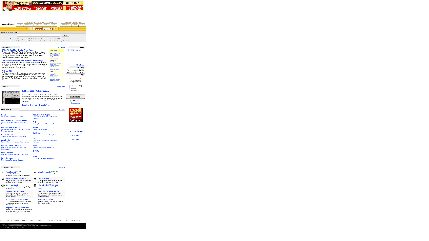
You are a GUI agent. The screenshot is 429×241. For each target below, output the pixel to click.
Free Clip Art (5, 160)
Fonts (35, 138)
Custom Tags (48, 135)
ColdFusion (38, 133)
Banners (20, 160)
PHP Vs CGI (7, 71)
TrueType (36, 142)
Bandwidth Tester (45, 199)
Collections (48, 124)
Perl (20, 136)
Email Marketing (54, 58)
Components (37, 117)
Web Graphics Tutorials (11, 145)
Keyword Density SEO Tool (17, 208)
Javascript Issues (54, 68)
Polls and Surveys (7, 154)
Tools (34, 153)
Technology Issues (54, 73)
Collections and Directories (10, 136)
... (67, 53)
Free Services (7, 153)
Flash (35, 156)
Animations (50, 158)
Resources (12, 117)
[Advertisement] (43, 16)
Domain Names (54, 76)
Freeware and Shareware (49, 140)
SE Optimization (54, 54)
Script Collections (7, 142)
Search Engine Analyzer (16, 178)
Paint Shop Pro (6, 147)
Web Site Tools (19, 154)
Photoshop (15, 147)
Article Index (53, 50)
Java (35, 145)
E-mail (27, 154)
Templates (13, 160)
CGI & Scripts (7, 135)
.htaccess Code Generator (17, 199)
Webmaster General (55, 79)
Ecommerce (53, 74)
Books (39, 153)
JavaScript (5, 140)
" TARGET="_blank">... (74, 50)
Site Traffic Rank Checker (48, 191)
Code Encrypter (12, 185)
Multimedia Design (54, 69)
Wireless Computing (55, 80)
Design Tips (53, 64)
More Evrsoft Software (42, 105)
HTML (3, 115)
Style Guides (5, 122)
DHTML (36, 151)
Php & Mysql (53, 78)
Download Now (27, 105)
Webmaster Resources (11, 127)
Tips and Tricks (38, 135)
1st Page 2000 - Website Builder (35, 91)
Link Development (54, 55)
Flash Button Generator (48, 185)
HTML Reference (54, 61)
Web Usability (15, 122)
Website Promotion (24, 129)
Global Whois (43, 178)
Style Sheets (53, 66)
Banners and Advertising (9, 129)
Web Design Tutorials (55, 63)
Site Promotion (53, 56)
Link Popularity (44, 172)
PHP (24, 136)
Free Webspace (6, 131)
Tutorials (20, 117)
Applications (43, 129)
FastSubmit (11, 172)
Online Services (54, 75)
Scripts (35, 124)
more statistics (76, 103)
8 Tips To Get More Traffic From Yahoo (18, 50)
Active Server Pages (41, 115)
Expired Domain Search (16, 191)
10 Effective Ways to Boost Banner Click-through (22, 61)
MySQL (36, 127)
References (5, 117)
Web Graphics (7, 158)
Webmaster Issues (54, 65)
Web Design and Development (14, 120)
